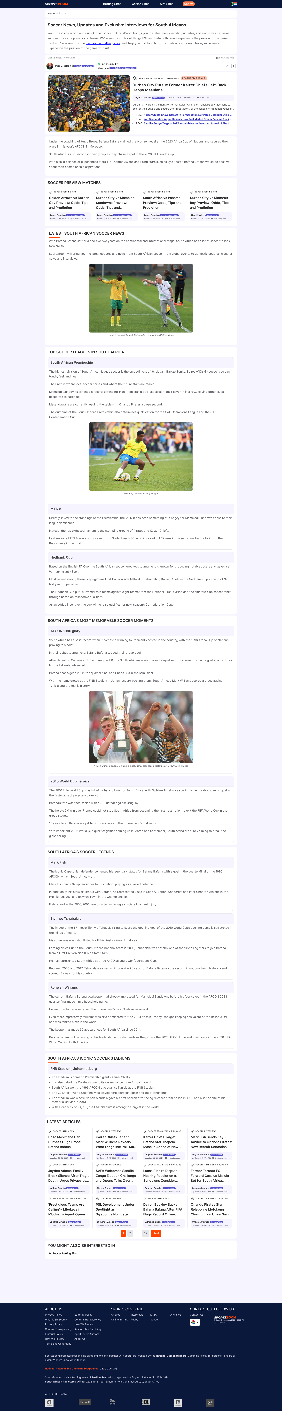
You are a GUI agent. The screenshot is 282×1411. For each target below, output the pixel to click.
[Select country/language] (195, 1322)
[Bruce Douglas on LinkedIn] (70, 66)
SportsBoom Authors (86, 1334)
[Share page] (227, 66)
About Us (79, 1338)
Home (51, 13)
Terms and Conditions (58, 1343)
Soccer (154, 1319)
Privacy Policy (53, 1314)
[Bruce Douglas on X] (73, 66)
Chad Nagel (104, 68)
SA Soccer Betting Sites (63, 1253)
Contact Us (196, 1314)
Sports (189, 4)
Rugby (134, 1319)
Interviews (137, 1314)
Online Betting (119, 1319)
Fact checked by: (109, 64)
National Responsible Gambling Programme (71, 1368)
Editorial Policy (54, 1334)
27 (145, 1233)
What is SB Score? (56, 1319)
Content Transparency (58, 1329)
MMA (153, 1314)
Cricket (115, 1314)
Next (156, 1233)
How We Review (54, 1338)
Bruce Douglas (62, 66)
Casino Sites (140, 4)
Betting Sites (112, 4)
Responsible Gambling (87, 1329)
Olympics (175, 1314)
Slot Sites (166, 4)
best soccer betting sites (103, 43)
